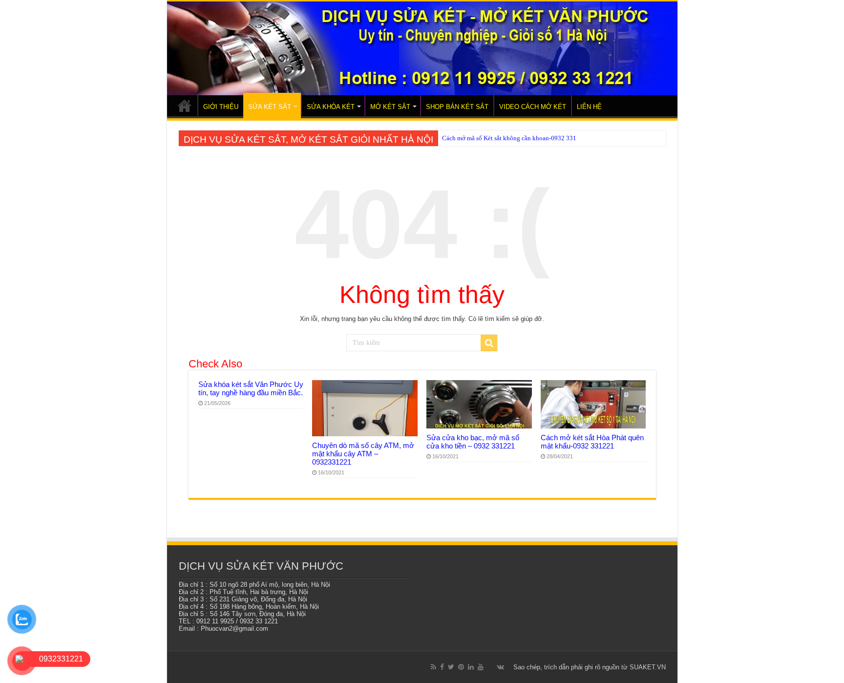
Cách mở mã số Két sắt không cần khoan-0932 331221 (514, 138)
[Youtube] (481, 667)
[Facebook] (442, 667)
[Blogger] (490, 667)
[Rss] (433, 667)
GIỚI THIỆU (220, 106)
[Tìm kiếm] (489, 343)
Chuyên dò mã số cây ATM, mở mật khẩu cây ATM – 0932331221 (363, 453)
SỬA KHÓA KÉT (331, 106)
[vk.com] (500, 667)
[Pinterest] (461, 667)
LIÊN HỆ (589, 106)
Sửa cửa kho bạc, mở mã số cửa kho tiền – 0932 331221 (472, 441)
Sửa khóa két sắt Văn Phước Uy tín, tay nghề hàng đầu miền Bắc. (250, 388)
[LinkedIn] (471, 667)
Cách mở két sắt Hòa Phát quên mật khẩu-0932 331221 (592, 441)
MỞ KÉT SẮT (390, 106)
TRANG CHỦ (184, 105)
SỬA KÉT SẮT (269, 106)
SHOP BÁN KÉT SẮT (457, 106)
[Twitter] (451, 667)
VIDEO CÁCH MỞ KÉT (532, 106)
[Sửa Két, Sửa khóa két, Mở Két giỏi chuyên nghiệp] (422, 48)
